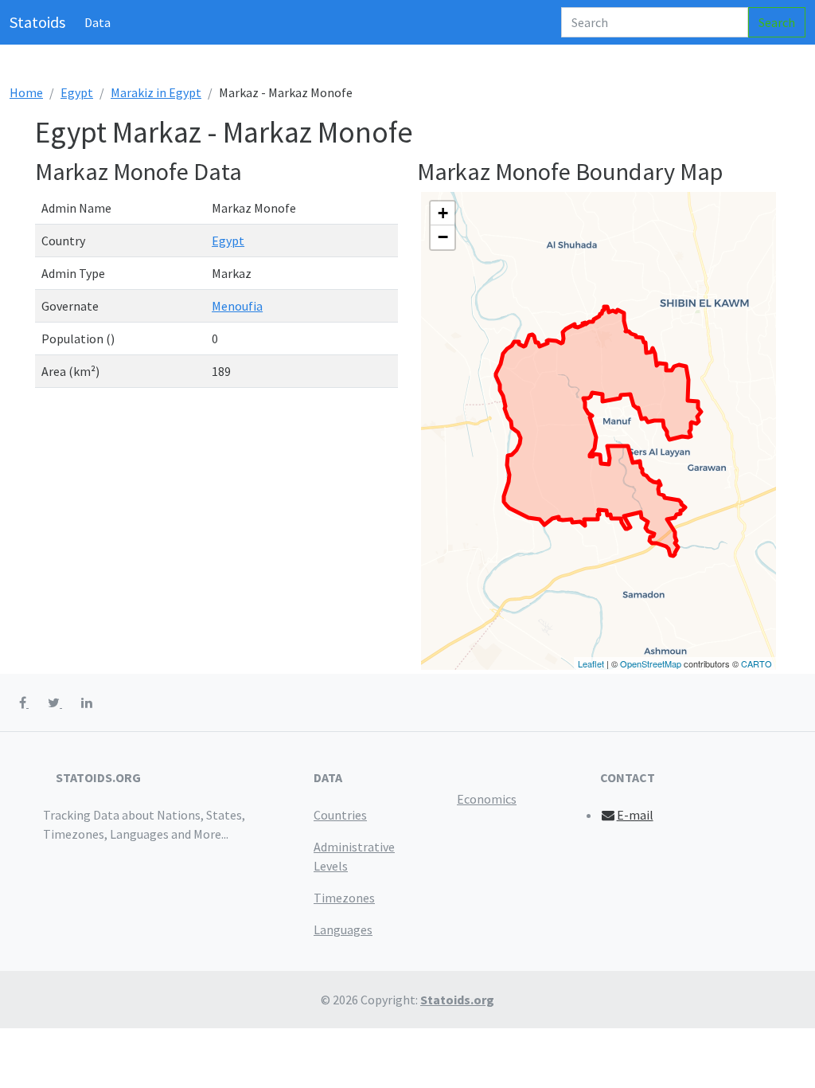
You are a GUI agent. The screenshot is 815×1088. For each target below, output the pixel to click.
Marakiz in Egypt (156, 92)
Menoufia (237, 306)
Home (26, 92)
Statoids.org (457, 1000)
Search (776, 22)
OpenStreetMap (650, 663)
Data (97, 22)
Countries (340, 815)
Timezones (344, 898)
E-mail (635, 815)
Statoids (37, 22)
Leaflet (591, 663)
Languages (343, 929)
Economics (487, 799)
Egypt (76, 92)
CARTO (756, 663)
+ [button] (443, 213)
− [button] (443, 237)
